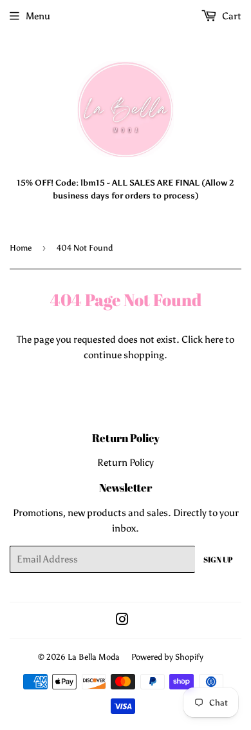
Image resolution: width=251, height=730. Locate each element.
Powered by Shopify (167, 657)
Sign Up (218, 559)
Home (21, 248)
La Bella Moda (94, 657)
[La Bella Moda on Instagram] (122, 621)
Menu (38, 16)
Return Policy (125, 462)
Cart (230, 16)
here (214, 339)
